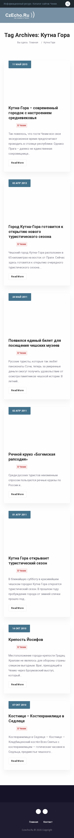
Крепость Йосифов (26, 639)
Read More (17, 162)
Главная (33, 42)
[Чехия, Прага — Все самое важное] (19, 15)
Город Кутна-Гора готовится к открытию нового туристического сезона (36, 231)
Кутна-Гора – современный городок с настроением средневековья (33, 113)
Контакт (47, 822)
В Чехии (21, 125)
